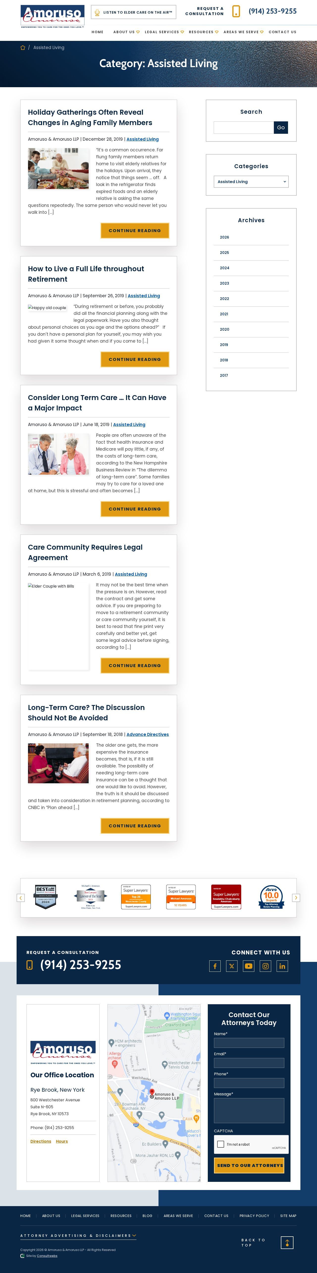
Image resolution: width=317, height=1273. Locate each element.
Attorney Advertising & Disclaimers (76, 1235)
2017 (224, 375)
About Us (124, 32)
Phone (221, 1074)
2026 (224, 237)
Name (221, 1034)
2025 (224, 252)
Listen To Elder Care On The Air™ (137, 12)
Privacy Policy (254, 1215)
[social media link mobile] (215, 966)
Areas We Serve (241, 32)
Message (223, 1094)
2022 (224, 298)
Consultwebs (47, 1256)
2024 (224, 268)
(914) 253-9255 (59, 1128)
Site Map (288, 1215)
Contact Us (283, 32)
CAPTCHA (223, 1131)
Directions (40, 1141)
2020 (224, 329)
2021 (224, 314)
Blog (148, 1215)
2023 (224, 283)
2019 (224, 344)
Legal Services (162, 32)
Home (98, 32)
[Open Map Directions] (154, 1007)
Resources (201, 32)
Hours (62, 1141)
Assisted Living (143, 139)
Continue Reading (135, 230)
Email (220, 1054)
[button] (21, 898)
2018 (224, 360)
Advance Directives (148, 734)
